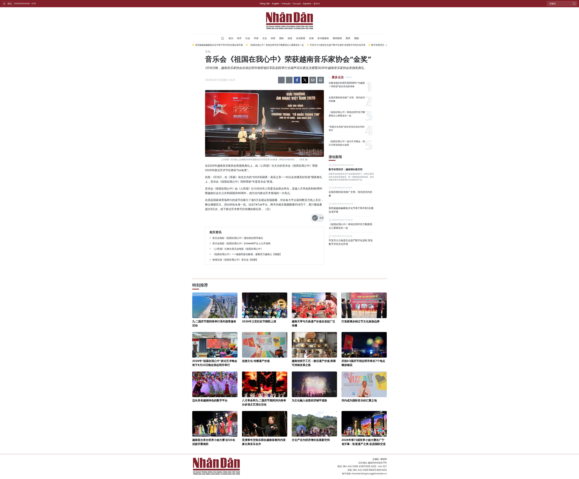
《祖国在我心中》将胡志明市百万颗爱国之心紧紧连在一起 (347, 114)
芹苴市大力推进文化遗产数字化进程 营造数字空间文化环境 (351, 242)
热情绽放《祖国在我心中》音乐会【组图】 (235, 259)
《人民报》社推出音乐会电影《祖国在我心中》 (237, 249)
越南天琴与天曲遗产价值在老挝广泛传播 (313, 323)
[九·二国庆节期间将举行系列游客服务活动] (214, 305)
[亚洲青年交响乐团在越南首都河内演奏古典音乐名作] (264, 424)
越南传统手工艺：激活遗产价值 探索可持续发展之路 (314, 363)
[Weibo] (281, 80)
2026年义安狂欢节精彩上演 (259, 321)
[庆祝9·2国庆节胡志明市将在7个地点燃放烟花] (364, 345)
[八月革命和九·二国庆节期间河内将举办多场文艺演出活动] (264, 384)
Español (307, 3)
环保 (256, 38)
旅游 (290, 38)
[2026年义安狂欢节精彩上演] (264, 305)
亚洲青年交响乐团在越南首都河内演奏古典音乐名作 (263, 442)
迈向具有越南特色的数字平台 (210, 400)
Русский (297, 3)
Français (286, 3)
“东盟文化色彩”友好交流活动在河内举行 (346, 128)
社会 (247, 38)
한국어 (316, 3)
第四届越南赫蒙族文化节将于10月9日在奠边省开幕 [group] (206, 44)
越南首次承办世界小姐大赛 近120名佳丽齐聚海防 (213, 442)
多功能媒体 (323, 38)
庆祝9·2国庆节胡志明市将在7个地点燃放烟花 (363, 363)
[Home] (222, 38)
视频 (356, 38)
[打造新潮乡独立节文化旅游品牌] (364, 305)
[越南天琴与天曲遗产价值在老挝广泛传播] (314, 305)
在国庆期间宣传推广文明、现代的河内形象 (347, 99)
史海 (311, 38)
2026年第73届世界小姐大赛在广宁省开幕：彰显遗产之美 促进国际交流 (364, 442)
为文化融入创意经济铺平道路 (309, 400)
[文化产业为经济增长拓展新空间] (314, 424)
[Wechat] (289, 80)
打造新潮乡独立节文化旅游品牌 (361, 321)
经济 (239, 38)
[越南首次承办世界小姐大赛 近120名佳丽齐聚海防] (214, 424)
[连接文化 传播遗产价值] (264, 345)
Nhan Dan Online (289, 21)
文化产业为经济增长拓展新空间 (311, 440)
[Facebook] (297, 80)
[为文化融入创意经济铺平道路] (314, 384)
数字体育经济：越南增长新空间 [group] (373, 44)
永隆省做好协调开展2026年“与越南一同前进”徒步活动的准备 (347, 84)
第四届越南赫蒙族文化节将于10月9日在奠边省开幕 (351, 209)
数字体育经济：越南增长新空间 (345, 169)
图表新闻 (337, 38)
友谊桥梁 (300, 38)
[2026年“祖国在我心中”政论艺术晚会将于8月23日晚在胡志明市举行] (214, 345)
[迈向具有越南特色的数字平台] (214, 384)
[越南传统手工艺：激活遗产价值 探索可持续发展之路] (314, 345)
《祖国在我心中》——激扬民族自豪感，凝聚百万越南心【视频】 (247, 254)
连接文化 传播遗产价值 (256, 361)
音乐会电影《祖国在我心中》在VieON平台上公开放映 (241, 243)
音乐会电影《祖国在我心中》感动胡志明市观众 (237, 238)
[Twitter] (305, 80)
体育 (273, 38)
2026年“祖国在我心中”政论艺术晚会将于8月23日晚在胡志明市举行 (214, 363)
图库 (348, 38)
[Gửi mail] (312, 80)
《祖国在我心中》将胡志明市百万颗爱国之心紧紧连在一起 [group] (263, 44)
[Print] (320, 80)
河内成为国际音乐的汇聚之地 (359, 400)
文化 (264, 38)
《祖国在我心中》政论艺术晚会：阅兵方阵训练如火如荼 (347, 143)
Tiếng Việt (264, 3)
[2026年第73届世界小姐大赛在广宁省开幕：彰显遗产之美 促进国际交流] (364, 424)
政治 (231, 38)
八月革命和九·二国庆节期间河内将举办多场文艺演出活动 (264, 402)
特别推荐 (200, 285)
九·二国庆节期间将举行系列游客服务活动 (214, 323)
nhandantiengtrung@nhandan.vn (369, 473)
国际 (281, 38)
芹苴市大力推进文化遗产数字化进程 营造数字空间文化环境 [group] (324, 44)
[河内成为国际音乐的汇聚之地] (364, 384)
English (275, 3)
